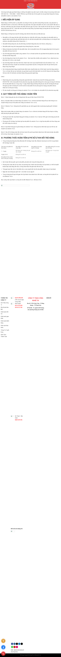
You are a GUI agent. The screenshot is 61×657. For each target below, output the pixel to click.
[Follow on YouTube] (14, 647)
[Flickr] (17, 647)
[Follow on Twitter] (19, 644)
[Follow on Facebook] (12, 644)
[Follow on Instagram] (14, 644)
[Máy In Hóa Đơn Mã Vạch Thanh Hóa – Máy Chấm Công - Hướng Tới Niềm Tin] (30, 5)
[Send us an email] (22, 644)
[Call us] (12, 647)
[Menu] (2, 5)
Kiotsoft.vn (31, 655)
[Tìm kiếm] (59, 5)
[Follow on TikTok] (17, 644)
